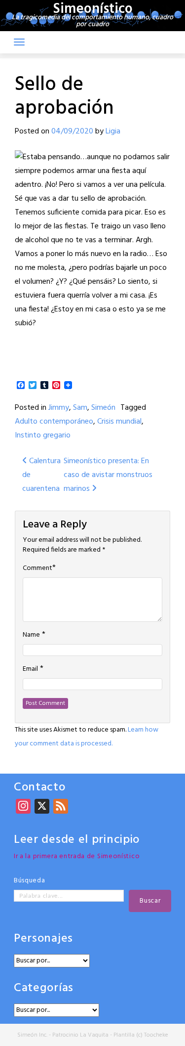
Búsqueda (29, 880)
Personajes (43, 939)
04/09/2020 (72, 131)
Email (30, 669)
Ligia (113, 131)
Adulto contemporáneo (54, 421)
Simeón (103, 407)
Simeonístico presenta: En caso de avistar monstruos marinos (108, 475)
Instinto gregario (43, 435)
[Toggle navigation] (19, 42)
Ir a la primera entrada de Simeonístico (77, 856)
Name (31, 635)
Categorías (44, 988)
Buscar (150, 901)
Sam (80, 407)
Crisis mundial (119, 421)
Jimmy (58, 407)
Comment (37, 568)
